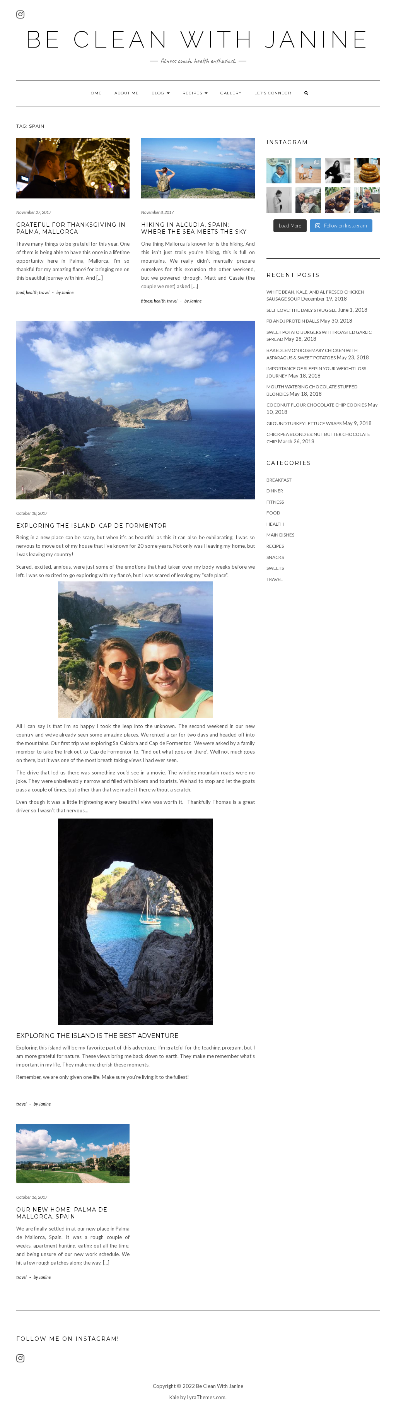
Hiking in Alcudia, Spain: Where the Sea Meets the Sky (194, 228)
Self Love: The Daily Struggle (301, 310)
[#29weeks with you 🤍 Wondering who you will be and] (337, 170)
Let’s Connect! (273, 93)
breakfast (279, 480)
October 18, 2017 (31, 513)
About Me (126, 93)
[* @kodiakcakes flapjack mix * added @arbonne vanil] (367, 170)
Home (94, 93)
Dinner (274, 491)
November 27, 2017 (33, 212)
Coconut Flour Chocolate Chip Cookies (316, 405)
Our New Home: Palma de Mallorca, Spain (62, 1213)
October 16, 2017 (31, 1197)
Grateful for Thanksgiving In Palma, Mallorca (71, 228)
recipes (275, 546)
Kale (174, 1397)
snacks (275, 557)
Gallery (231, 93)
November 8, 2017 (157, 212)
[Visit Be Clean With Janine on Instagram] (20, 16)
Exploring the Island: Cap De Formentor (91, 525)
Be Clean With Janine (198, 39)
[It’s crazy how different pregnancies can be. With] (279, 200)
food (20, 292)
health (32, 292)
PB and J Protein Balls (292, 321)
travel (44, 292)
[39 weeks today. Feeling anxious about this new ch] (308, 170)
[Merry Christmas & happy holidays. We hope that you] (308, 200)
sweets (275, 568)
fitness (146, 300)
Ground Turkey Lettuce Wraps (303, 423)
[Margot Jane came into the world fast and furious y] (279, 170)
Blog (159, 93)
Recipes (193, 93)
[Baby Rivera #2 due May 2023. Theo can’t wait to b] (367, 200)
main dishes (280, 535)
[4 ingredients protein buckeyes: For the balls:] (337, 200)
